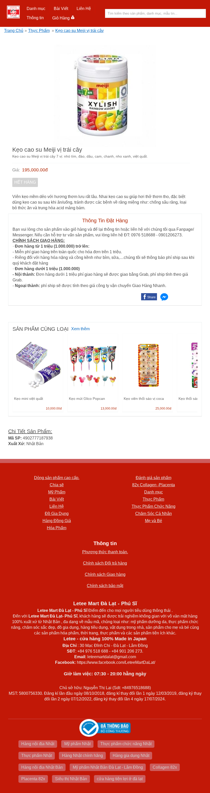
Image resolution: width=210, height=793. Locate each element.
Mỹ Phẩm (56, 492)
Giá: (16, 170)
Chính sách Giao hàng (105, 574)
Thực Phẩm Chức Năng (153, 506)
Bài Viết (56, 499)
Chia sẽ (57, 485)
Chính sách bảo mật (105, 585)
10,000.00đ (54, 408)
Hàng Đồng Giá (57, 521)
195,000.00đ (35, 169)
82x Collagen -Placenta (153, 485)
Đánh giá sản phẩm (153, 478)
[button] (36, 8)
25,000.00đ (163, 408)
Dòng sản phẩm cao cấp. (56, 478)
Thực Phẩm (39, 30)
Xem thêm (80, 329)
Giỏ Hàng (61, 18)
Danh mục (153, 492)
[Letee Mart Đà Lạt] (13, 12)
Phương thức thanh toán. (105, 552)
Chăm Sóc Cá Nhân (153, 513)
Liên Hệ (84, 8)
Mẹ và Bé (153, 521)
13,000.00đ (109, 408)
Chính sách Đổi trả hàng (105, 563)
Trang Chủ (13, 30)
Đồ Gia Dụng (57, 513)
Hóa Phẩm (56, 528)
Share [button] (151, 297)
